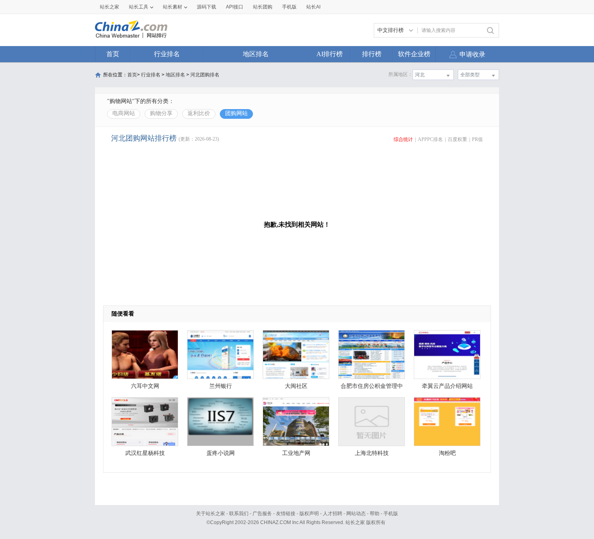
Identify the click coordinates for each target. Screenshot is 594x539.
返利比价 (198, 113)
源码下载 (206, 7)
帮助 (374, 513)
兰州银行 (220, 386)
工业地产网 (296, 453)
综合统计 (403, 139)
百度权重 (457, 139)
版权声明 (309, 513)
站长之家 (109, 7)
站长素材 (172, 7)
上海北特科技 (372, 453)
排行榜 (371, 54)
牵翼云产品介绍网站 (447, 386)
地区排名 (256, 54)
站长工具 (138, 7)
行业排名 (167, 54)
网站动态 (356, 513)
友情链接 (285, 513)
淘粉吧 (447, 453)
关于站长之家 (210, 513)
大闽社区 (296, 386)
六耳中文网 (145, 386)
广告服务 (262, 513)
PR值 (477, 139)
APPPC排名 (430, 139)
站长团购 (262, 7)
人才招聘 (332, 513)
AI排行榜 (329, 54)
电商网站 (123, 113)
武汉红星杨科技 (145, 453)
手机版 (390, 513)
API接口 (234, 7)
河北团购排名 (204, 75)
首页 (112, 54)
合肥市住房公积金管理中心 (372, 388)
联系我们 (239, 513)
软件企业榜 (414, 54)
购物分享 (161, 113)
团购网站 (236, 113)
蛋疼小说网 (220, 453)
